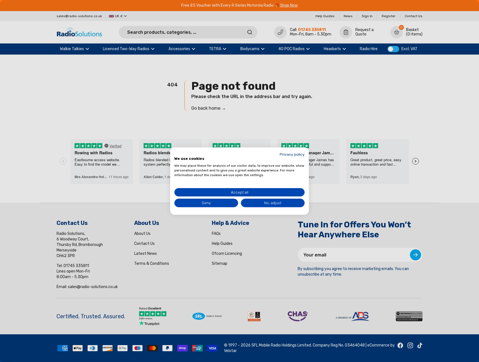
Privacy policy (292, 154)
